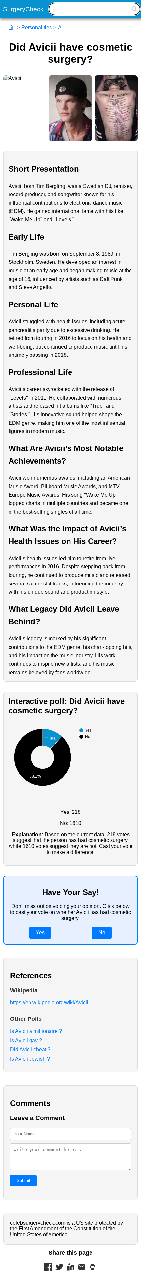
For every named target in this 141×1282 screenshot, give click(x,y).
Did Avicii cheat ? (30, 1049)
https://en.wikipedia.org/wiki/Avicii (49, 1002)
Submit (23, 1180)
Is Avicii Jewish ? (30, 1059)
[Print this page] (93, 1267)
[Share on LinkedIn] (70, 1267)
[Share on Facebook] (48, 1267)
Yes (40, 932)
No (101, 932)
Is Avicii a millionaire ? (36, 1031)
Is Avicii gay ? (26, 1040)
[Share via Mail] (82, 1267)
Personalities (36, 27)
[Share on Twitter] (59, 1267)
